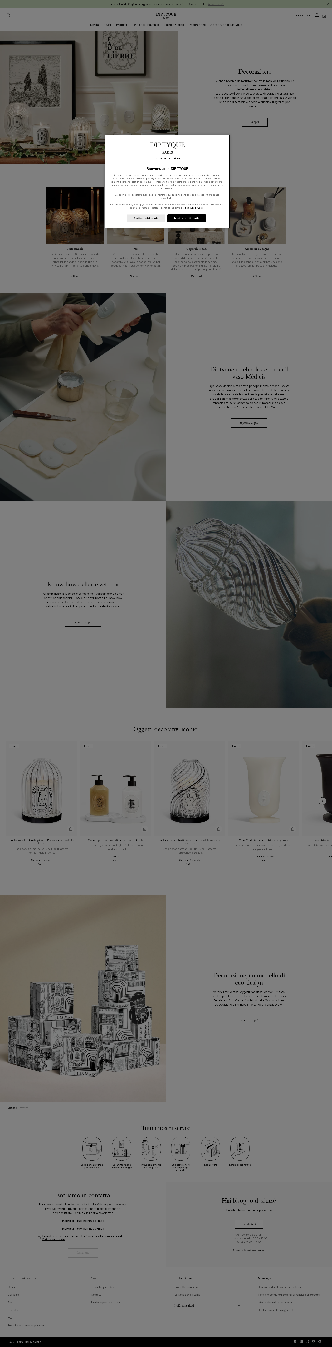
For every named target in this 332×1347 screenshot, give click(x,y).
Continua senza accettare (167, 158)
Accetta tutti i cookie (186, 218)
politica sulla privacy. (191, 208)
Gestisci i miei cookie (146, 218)
